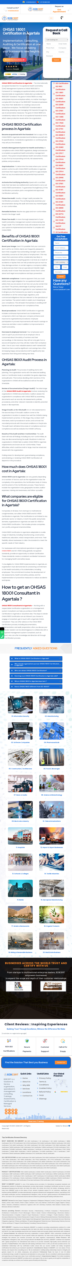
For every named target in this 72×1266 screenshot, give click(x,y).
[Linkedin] (12, 1110)
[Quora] (16, 1113)
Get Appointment (59, 10)
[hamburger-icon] (51, 18)
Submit (56, 60)
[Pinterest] (12, 1113)
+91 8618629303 (13, 11)
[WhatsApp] (2, 632)
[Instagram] (9, 1110)
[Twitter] (16, 1110)
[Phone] (2, 637)
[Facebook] (6, 1110)
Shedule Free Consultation (14, 60)
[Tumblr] (9, 1113)
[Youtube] (6, 1113)
